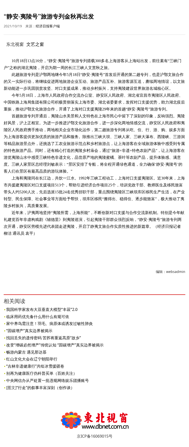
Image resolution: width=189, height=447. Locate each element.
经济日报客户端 (48, 26)
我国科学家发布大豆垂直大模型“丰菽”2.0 (42, 309)
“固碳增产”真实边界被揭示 (29, 330)
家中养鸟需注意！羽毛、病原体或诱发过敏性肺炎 (49, 323)
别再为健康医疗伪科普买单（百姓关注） (41, 373)
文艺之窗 (35, 44)
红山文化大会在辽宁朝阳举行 (31, 359)
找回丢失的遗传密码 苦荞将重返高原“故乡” (43, 337)
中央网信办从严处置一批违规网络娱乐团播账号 (47, 380)
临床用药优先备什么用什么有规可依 (37, 316)
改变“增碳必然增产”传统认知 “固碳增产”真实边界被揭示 (55, 345)
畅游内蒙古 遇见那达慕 (26, 352)
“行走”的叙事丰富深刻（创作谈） (45, 387)
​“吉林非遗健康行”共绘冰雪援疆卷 (35, 366)
